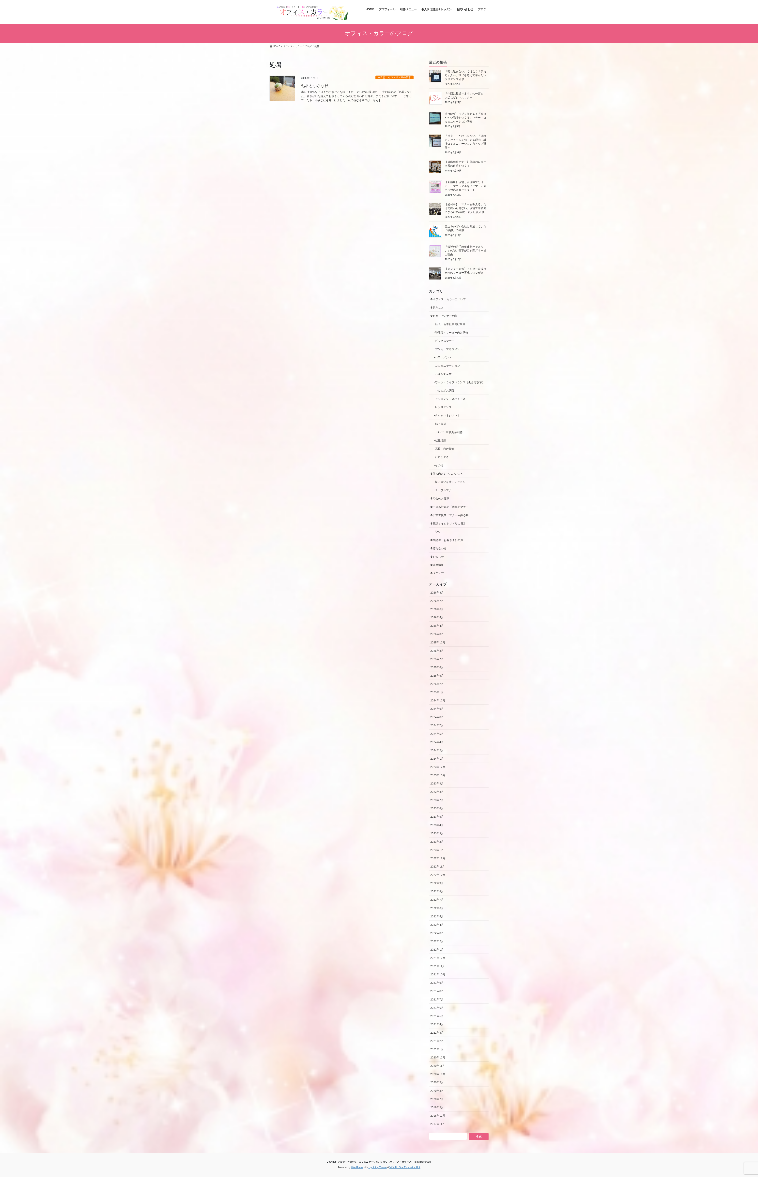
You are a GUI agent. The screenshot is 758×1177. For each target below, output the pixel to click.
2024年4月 (437, 742)
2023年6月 (437, 808)
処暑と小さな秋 (315, 85)
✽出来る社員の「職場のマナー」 (450, 507)
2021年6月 (437, 1007)
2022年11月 (437, 866)
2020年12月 (437, 1057)
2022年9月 (437, 883)
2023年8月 (437, 791)
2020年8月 (437, 1090)
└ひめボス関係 (443, 390)
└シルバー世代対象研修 (446, 432)
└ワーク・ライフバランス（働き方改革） (457, 382)
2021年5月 (437, 1016)
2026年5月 (437, 617)
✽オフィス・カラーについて (448, 299)
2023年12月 (437, 766)
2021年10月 (437, 974)
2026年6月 (437, 609)
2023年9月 (437, 783)
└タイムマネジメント (445, 415)
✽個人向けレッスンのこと (446, 473)
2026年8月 (437, 592)
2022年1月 (437, 949)
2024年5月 (437, 733)
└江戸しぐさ (439, 457)
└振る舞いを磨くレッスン (449, 481)
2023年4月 (437, 825)
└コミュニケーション (445, 365)
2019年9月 (437, 1107)
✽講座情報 (437, 565)
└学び (437, 531)
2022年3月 (437, 933)
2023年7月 (437, 800)
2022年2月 (437, 941)
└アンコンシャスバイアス (447, 398)
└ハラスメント (441, 357)
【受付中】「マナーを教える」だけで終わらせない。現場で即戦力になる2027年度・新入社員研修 (465, 208)
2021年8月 (437, 991)
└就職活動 (438, 440)
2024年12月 (437, 700)
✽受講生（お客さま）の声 (446, 540)
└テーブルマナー (443, 490)
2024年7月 (437, 725)
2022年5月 (437, 916)
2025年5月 (437, 675)
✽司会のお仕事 (439, 498)
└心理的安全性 (441, 374)
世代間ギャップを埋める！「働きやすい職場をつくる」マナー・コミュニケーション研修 (465, 117)
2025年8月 (437, 650)
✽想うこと (437, 307)
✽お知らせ (437, 556)
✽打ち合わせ (438, 548)
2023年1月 (437, 850)
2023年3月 (437, 833)
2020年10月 (437, 1074)
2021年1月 (437, 1049)
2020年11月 (437, 1065)
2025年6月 (437, 667)
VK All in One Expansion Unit (404, 1167)
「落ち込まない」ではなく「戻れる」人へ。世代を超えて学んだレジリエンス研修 (465, 75)
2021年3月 (437, 1032)
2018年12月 (437, 1115)
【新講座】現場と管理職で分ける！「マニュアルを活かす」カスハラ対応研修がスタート (465, 185)
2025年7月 (437, 659)
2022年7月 (437, 899)
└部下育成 (438, 423)
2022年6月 (437, 908)
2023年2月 (437, 841)
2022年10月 (437, 874)
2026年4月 (437, 625)
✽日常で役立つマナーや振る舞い (450, 515)
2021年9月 (437, 982)
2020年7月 (437, 1099)
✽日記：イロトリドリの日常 (394, 77)
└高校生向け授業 (442, 448)
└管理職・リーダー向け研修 (449, 332)
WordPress (357, 1167)
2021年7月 (437, 999)
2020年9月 (437, 1082)
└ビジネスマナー (442, 340)
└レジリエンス (441, 407)
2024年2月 (437, 750)
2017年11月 (437, 1124)
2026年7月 (437, 600)
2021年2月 (437, 1040)
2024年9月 (437, 708)
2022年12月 (437, 858)
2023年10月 (437, 775)
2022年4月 (437, 924)
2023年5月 (437, 816)
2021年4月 (437, 1024)
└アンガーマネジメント (446, 349)
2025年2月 (437, 683)
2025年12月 (437, 642)
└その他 (436, 465)
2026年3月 (437, 634)
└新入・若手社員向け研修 (447, 324)
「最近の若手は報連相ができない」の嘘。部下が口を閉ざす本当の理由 (465, 250)
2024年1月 (437, 758)
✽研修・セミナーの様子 (445, 315)
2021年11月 (437, 966)
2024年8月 (437, 717)
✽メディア (437, 573)
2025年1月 (437, 692)
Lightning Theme (378, 1167)
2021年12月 (437, 957)
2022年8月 (437, 891)
